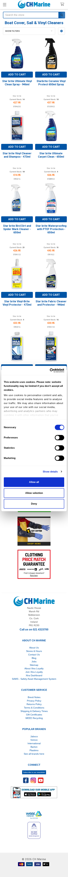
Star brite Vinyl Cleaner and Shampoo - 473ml (17, 155)
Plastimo (34, 750)
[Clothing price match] (34, 564)
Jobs (34, 661)
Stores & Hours (34, 651)
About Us (34, 647)
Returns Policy (34, 704)
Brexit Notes (34, 697)
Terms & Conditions (34, 707)
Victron (34, 740)
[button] (61, 31)
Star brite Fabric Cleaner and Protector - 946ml (51, 303)
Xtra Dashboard (34, 675)
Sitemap (34, 665)
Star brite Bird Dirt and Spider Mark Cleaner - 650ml (17, 229)
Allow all (34, 482)
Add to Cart (17, 74)
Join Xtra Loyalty (34, 672)
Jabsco (34, 736)
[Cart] (63, 4)
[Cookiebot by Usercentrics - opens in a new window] (49, 370)
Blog (34, 658)
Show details (50, 471)
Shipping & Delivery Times (34, 711)
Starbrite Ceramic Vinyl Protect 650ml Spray (51, 83)
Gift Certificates (34, 714)
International (34, 743)
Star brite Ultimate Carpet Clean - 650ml (51, 155)
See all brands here (34, 753)
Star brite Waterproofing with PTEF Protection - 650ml (51, 229)
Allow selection (34, 493)
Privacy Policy (34, 700)
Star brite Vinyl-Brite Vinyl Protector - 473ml (17, 303)
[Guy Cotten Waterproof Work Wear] (34, 531)
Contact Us (34, 654)
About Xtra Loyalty (34, 668)
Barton (34, 747)
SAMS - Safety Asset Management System (34, 679)
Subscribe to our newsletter (34, 772)
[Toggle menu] (4, 4)
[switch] (59, 437)
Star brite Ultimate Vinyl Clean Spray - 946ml (17, 83)
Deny (34, 503)
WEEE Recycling (34, 718)
